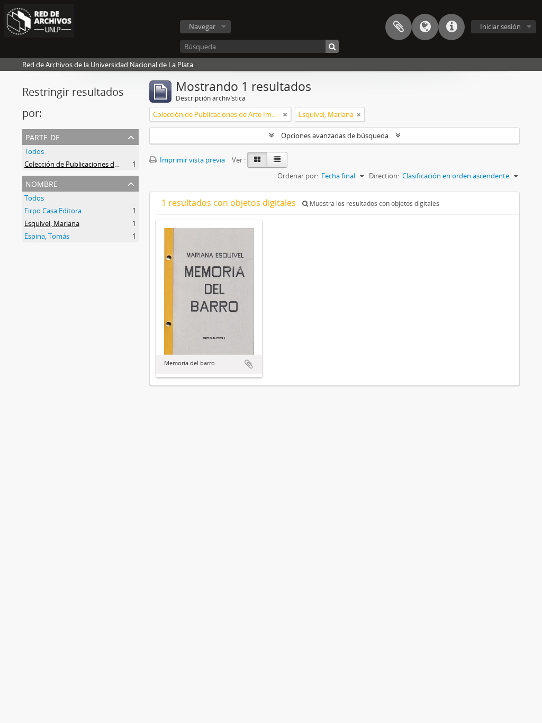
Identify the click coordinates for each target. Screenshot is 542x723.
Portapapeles (398, 27)
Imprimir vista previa (191, 160)
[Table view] (277, 160)
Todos (34, 151)
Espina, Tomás (46, 236)
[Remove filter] (285, 114)
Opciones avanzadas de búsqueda (334, 135)
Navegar (202, 26)
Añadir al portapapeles (248, 364)
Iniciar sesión (500, 26)
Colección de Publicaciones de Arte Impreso (92, 164)
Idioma (425, 27)
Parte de (42, 136)
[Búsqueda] (332, 46)
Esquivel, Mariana (51, 223)
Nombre (41, 183)
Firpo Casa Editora (53, 210)
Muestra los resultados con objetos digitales (373, 203)
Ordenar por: (297, 175)
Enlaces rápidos (451, 27)
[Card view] (257, 160)
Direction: (384, 175)
